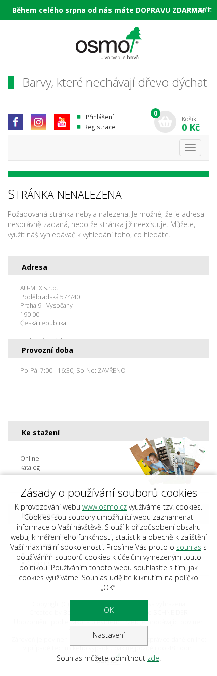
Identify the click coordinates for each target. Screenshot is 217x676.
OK (109, 610)
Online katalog (30, 463)
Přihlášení (100, 116)
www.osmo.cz (104, 507)
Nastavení (109, 635)
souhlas (188, 547)
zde (153, 658)
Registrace (99, 127)
